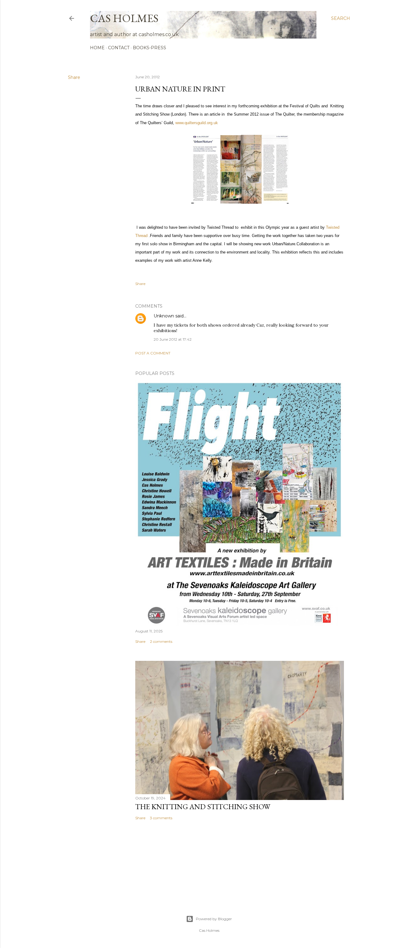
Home (97, 47)
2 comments (161, 641)
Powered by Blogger (214, 919)
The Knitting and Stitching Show (202, 806)
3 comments (161, 818)
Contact (118, 47)
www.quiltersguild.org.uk (196, 122)
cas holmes (124, 18)
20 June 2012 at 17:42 (173, 339)
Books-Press (149, 47)
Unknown (164, 316)
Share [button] (74, 77)
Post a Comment (152, 353)
